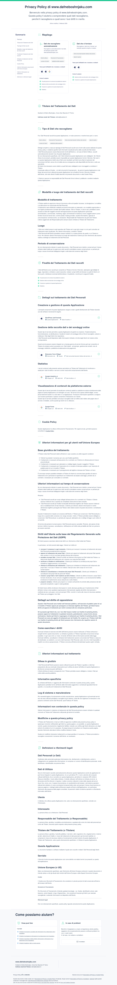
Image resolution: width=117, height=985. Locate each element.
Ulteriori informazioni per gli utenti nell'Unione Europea (25, 67)
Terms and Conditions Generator (67, 982)
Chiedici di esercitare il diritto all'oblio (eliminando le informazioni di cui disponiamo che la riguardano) (36, 939)
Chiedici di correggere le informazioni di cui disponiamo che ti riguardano (36, 936)
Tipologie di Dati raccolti (23, 46)
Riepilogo (19, 39)
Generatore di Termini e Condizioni (79, 979)
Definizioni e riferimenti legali (24, 77)
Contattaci (82, 941)
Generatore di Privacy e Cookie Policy (93, 975)
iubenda (92, 979)
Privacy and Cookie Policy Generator (46, 982)
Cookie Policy (20, 64)
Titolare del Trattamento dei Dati (25, 42)
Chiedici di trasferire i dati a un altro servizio (29, 943)
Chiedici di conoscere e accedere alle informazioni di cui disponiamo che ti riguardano (37, 932)
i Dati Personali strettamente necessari (38, 980)
